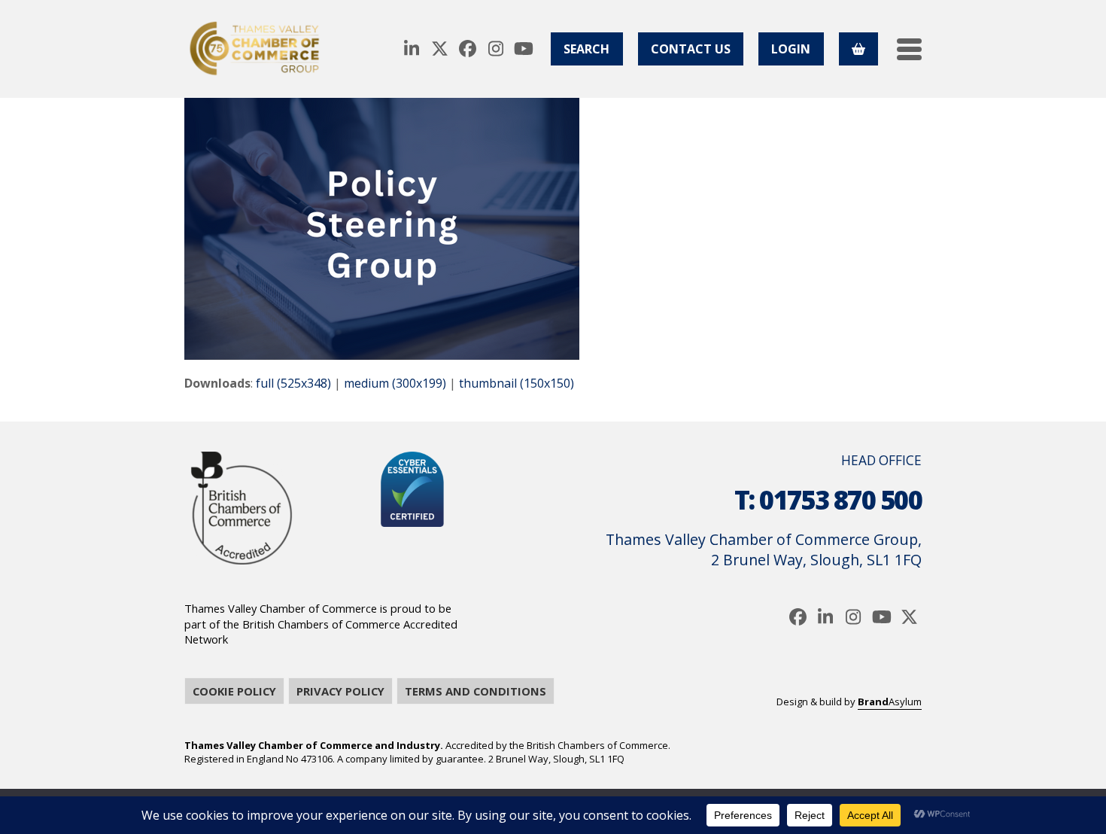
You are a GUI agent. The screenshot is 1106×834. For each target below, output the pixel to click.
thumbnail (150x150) (516, 383)
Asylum (890, 701)
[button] (909, 49)
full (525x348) (293, 383)
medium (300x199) (395, 383)
